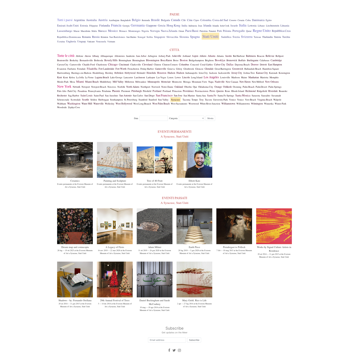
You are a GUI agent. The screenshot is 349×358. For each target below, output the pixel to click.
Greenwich (237, 68)
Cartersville (75, 64)
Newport (86, 86)
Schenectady (63, 99)
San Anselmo (111, 95)
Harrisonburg (63, 72)
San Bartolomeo (117, 37)
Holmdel (141, 72)
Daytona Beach (242, 64)
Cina (189, 20)
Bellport (280, 55)
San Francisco (164, 95)
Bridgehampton (196, 60)
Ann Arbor (141, 55)
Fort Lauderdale (106, 68)
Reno (227, 91)
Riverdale (273, 91)
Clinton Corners (170, 64)
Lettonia (252, 25)
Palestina (204, 30)
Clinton (157, 64)
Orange (218, 86)
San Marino (131, 37)
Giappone (151, 25)
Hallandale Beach (252, 68)
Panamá (212, 30)
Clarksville (135, 64)
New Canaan (232, 81)
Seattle (85, 99)
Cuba (248, 20)
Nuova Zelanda (169, 31)
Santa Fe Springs (226, 95)
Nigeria (145, 30)
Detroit (263, 64)
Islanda (216, 25)
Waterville (98, 103)
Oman (181, 30)
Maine (244, 77)
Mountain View (199, 81)
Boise (176, 60)
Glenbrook (188, 68)
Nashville (220, 81)
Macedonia (85, 30)
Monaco (123, 30)
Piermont (125, 91)
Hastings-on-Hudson (81, 72)
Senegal (141, 37)
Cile (183, 20)
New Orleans (272, 81)
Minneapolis (154, 81)
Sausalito (265, 95)
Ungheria (71, 41)
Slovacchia (172, 37)
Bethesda (98, 60)
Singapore (159, 37)
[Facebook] (169, 350)
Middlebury (105, 81)
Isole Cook (224, 25)
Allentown (119, 55)
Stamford (143, 99)
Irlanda (207, 25)
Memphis (274, 77)
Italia (242, 25)
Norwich (155, 86)
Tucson (208, 99)
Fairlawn (71, 68)
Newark (76, 86)
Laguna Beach (102, 77)
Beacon (260, 55)
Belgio (136, 20)
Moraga (187, 81)
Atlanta (211, 56)
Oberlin (188, 86)
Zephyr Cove (74, 107)
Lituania (284, 25)
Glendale (209, 68)
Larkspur (150, 77)
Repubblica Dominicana (69, 37)
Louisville (225, 77)
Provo (212, 91)
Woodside (62, 107)
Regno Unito (262, 30)
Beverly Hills (111, 60)
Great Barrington (223, 68)
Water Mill (87, 103)
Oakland (178, 86)
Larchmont (139, 77)
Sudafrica (226, 37)
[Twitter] (174, 350)
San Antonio (125, 95)
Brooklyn (220, 60)
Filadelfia (92, 68)
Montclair (166, 81)
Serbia (150, 37)
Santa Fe (211, 95)
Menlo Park (63, 81)
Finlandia (104, 25)
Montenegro (134, 30)
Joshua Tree (249, 72)
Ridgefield (262, 91)
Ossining (237, 86)
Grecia (161, 25)
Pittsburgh (136, 91)
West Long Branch (142, 103)
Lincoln (186, 77)
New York (64, 86)
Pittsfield (147, 91)
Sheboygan (103, 99)
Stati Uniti (210, 36)
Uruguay (81, 41)
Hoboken (118, 72)
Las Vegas (161, 77)
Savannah (276, 95)
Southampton (116, 99)
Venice (232, 99)
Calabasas (264, 60)
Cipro (196, 20)
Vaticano (91, 41)
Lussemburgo (64, 31)
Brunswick (231, 60)
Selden (93, 99)
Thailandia (267, 37)
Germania (138, 25)
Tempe (195, 99)
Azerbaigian (114, 20)
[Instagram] (179, 350)
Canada (175, 20)
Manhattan (253, 77)
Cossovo (232, 20)
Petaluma (106, 91)
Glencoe (199, 68)
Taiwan (257, 37)
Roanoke (283, 91)
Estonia (84, 25)
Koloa (72, 77)
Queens (220, 91)
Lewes (178, 77)
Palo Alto (61, 91)
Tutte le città (65, 55)
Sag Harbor (73, 95)
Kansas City (262, 72)
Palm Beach (248, 86)
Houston (161, 73)
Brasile (155, 20)
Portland (157, 91)
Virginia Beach (264, 99)
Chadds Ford (88, 64)
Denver (255, 64)
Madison (235, 77)
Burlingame (252, 60)
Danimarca (258, 20)
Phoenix (116, 91)
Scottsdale (76, 99)
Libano (261, 25)
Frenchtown (133, 68)
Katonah (273, 72)
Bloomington (152, 60)
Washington (73, 103)
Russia (96, 37)
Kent (59, 77)
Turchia (286, 37)
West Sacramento (179, 103)
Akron (88, 55)
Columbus (184, 64)
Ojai (195, 86)
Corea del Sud (220, 20)
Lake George (116, 77)
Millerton (129, 81)
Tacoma (186, 99)
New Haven (245, 81)
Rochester (62, 95)
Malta (94, 30)
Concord (194, 64)
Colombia (205, 20)
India (184, 25)
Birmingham (125, 60)
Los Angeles (211, 77)
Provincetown (201, 91)
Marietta (264, 77)
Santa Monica (242, 95)
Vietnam (111, 41)
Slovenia (184, 37)
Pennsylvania (94, 91)
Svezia (236, 37)
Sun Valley (163, 99)
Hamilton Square (270, 68)
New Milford (258, 81)
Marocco (102, 30)
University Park (220, 99)
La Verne (89, 77)
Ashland (186, 55)
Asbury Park (164, 55)
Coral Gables (206, 64)
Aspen (195, 55)
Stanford (153, 99)
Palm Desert (261, 86)
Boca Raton (166, 60)
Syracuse (175, 99)
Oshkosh (227, 86)
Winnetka (268, 103)
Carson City (62, 64)
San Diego (149, 95)
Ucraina (61, 41)
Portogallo (238, 31)
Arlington (152, 55)
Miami (80, 81)
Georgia (126, 25)
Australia (91, 20)
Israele (234, 25)
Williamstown (228, 103)
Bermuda (146, 20)
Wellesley (109, 103)
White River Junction (210, 103)
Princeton (177, 91)
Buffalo (242, 60)
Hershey (109, 72)
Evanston (61, 68)
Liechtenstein (272, 25)
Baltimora (251, 55)
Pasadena (82, 91)
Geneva (171, 68)
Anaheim (130, 55)
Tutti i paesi (65, 20)
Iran (200, 25)
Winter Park (280, 103)
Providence (188, 91)
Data (136, 118)
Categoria (173, 118)
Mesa (72, 81)
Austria (103, 20)
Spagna (195, 36)
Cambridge (276, 60)
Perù (219, 30)
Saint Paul (99, 95)
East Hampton (275, 64)
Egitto (269, 20)
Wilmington (257, 103)
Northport (145, 86)
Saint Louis (86, 95)
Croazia (241, 20)
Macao (76, 30)
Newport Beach (98, 86)
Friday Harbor (147, 68)
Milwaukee (140, 81)
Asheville (176, 55)
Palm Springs (275, 86)
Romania (86, 37)
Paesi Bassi (191, 31)
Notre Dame (167, 86)
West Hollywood (124, 103)
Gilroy (179, 68)
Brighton (209, 60)
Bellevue (270, 55)
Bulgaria (165, 20)
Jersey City (236, 72)
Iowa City (203, 72)
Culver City (219, 64)
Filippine (93, 25)
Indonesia (193, 25)
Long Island (196, 77)
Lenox (170, 77)
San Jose (178, 95)
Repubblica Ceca (281, 31)
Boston (184, 60)
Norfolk (121, 86)
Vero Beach (250, 99)
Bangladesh (126, 20)
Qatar (249, 30)
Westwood (194, 103)
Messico (113, 31)
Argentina (79, 20)
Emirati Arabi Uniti (68, 25)
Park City (72, 91)
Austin (228, 55)
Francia (116, 25)
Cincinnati (124, 64)
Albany (95, 55)
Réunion (104, 37)
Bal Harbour (239, 55)
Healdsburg (98, 72)
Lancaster (128, 77)
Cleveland (147, 64)
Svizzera (246, 36)
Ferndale (81, 68)
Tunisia (277, 37)
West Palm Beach (161, 103)
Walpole (277, 99)
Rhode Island (237, 91)
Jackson (213, 72)
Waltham (61, 103)
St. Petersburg (130, 99)
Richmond (250, 91)
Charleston (101, 64)
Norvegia (155, 30)
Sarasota (256, 95)
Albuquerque (106, 55)
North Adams (132, 86)
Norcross (111, 86)
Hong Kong (173, 25)
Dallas (230, 64)
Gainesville (160, 68)
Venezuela (101, 41)
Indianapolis (191, 72)
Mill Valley (118, 81)
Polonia (227, 31)
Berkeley (74, 60)
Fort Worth (120, 68)
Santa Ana (201, 95)
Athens (202, 55)
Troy (201, 99)
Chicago (113, 64)
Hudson (171, 72)
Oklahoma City (205, 86)
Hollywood (130, 72)
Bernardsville (86, 60)
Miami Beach (92, 81)
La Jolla (80, 77)
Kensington (284, 72)
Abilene (79, 55)
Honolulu (151, 72)
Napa (210, 81)
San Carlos (138, 95)
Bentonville (62, 60)
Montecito (177, 81)
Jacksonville (224, 72)
